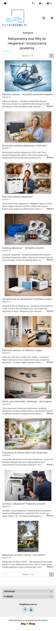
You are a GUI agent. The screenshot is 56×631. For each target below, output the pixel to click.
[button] (49, 3)
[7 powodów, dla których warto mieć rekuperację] (28, 434)
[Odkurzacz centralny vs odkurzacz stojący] (28, 331)
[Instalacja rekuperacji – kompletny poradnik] (28, 229)
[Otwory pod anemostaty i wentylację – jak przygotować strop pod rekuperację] (28, 382)
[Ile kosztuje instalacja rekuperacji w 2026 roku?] (28, 127)
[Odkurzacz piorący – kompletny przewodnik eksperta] (28, 75)
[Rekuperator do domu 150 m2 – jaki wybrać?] (28, 536)
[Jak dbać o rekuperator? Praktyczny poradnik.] (28, 485)
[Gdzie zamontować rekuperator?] (28, 178)
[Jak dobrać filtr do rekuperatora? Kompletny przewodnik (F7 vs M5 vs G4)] (28, 280)
